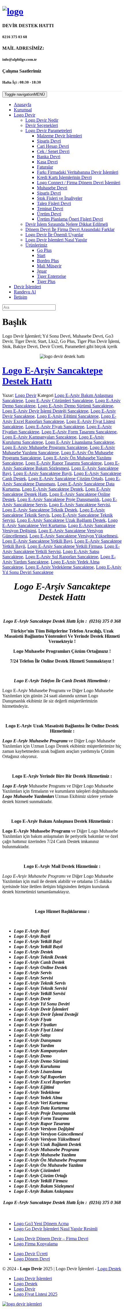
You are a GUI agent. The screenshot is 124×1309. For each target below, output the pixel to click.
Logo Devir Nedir (41, 120)
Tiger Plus (46, 281)
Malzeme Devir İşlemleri (59, 135)
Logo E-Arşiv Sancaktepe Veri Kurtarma (60, 523)
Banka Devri (48, 156)
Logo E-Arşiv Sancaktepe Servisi (79, 504)
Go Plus (44, 250)
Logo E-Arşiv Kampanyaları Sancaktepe (39, 437)
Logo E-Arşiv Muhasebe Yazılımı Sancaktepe (58, 450)
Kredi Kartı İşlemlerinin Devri (64, 177)
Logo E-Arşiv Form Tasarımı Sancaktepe (79, 431)
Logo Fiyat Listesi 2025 (35, 1294)
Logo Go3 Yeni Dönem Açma (41, 1223)
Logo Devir (24, 114)
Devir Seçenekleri (41, 125)
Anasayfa (22, 104)
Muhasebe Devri (52, 187)
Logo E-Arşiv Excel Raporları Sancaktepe (59, 419)
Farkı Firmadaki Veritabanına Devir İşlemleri (77, 172)
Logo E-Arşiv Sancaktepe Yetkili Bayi (37, 541)
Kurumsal (23, 109)
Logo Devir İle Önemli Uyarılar (54, 234)
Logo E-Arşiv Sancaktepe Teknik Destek (39, 509)
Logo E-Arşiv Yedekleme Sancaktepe (59, 567)
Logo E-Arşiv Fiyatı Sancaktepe (54, 426)
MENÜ (25, 94)
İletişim (20, 297)
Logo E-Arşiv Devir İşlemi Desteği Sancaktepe (45, 410)
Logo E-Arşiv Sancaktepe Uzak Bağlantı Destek (61, 520)
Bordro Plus (48, 260)
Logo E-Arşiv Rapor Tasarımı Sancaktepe (63, 463)
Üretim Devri (49, 213)
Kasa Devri (47, 161)
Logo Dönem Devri (32, 1258)
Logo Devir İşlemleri (33, 1278)
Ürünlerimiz (36, 245)
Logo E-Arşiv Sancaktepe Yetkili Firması (64, 546)
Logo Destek (109, 1268)
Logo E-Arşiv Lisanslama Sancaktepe (79, 442)
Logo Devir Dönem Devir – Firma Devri (51, 1238)
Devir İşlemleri (27, 286)
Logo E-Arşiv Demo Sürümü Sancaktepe (75, 405)
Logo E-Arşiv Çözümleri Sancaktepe (59, 400)
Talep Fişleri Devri (54, 203)
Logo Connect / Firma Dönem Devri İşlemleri (78, 182)
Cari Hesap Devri (53, 146)
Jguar (42, 271)
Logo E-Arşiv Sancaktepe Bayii (42, 473)
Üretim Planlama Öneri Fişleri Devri (70, 219)
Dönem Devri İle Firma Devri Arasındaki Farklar (69, 229)
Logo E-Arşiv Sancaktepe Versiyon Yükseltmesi (73, 535)
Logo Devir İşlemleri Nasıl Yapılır (56, 239)
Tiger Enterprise (51, 276)
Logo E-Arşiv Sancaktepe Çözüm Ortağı (65, 478)
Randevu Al (25, 291)
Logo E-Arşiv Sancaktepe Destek (52, 489)
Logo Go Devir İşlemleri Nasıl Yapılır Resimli (55, 1228)
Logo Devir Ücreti (31, 1253)
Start (41, 255)
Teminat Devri (50, 208)
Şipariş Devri (49, 140)
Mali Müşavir (49, 265)
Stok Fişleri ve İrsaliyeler (59, 198)
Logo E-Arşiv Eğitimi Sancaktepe (68, 416)
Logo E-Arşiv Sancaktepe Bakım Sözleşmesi (60, 466)
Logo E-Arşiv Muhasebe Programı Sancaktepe (44, 447)
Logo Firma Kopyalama (36, 1243)
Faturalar (45, 166)
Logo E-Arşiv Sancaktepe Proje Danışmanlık (58, 499)
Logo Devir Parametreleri (48, 130)
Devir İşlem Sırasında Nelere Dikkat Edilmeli (66, 224)
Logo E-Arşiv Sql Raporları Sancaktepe (61, 556)
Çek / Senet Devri (53, 151)
